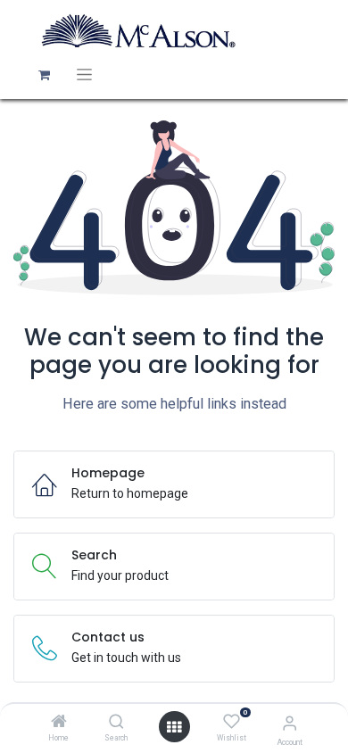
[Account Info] (289, 723)
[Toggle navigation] (84, 74)
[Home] (59, 723)
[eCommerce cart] (44, 75)
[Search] (116, 723)
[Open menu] (174, 727)
